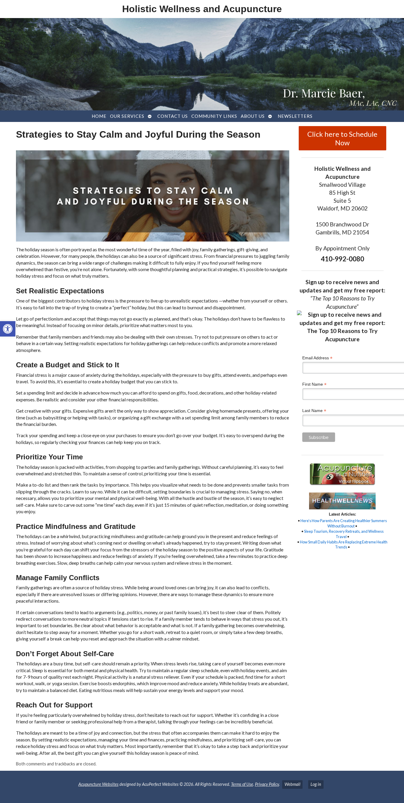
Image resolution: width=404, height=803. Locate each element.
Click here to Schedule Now (342, 138)
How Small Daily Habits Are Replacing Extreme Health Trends (343, 545)
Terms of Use (242, 784)
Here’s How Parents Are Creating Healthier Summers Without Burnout (343, 523)
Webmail (292, 784)
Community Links (214, 116)
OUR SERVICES (127, 116)
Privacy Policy (267, 784)
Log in (316, 784)
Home (99, 116)
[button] (7, 329)
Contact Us (172, 116)
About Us (253, 116)
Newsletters (295, 116)
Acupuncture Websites (98, 784)
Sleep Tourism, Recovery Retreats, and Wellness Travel (344, 534)
